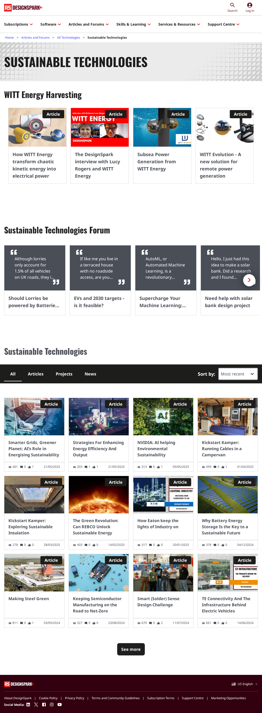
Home (9, 37)
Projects (64, 374)
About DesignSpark (17, 698)
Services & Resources (176, 24)
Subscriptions (16, 24)
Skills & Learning (131, 24)
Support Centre (221, 24)
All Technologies (68, 37)
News (90, 374)
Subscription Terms (160, 698)
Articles (35, 374)
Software (48, 24)
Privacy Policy (74, 698)
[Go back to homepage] (24, 8)
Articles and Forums (86, 24)
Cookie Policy (48, 698)
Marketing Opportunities (228, 698)
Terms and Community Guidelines (116, 698)
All (13, 374)
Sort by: (206, 374)
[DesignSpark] (19, 684)
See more (131, 649)
